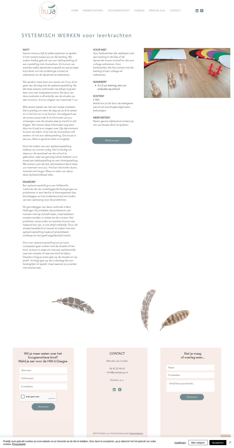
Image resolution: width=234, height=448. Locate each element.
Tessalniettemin (136, 433)
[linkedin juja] (197, 11)
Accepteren (218, 442)
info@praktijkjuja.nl (117, 372)
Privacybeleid (18, 444)
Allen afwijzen (198, 442)
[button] (139, 10)
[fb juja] (202, 11)
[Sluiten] (230, 442)
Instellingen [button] (180, 442)
